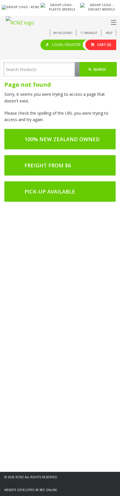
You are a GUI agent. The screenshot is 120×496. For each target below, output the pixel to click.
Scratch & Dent (21, 457)
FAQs (13, 402)
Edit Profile (18, 359)
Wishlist (91, 33)
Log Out (15, 377)
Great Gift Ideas (22, 444)
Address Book (21, 371)
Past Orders (19, 365)
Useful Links (19, 408)
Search (99, 69)
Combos (16, 451)
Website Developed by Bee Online (30, 490)
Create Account (22, 353)
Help (109, 33)
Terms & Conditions (25, 414)
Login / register (66, 44)
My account (63, 33)
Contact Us (18, 420)
